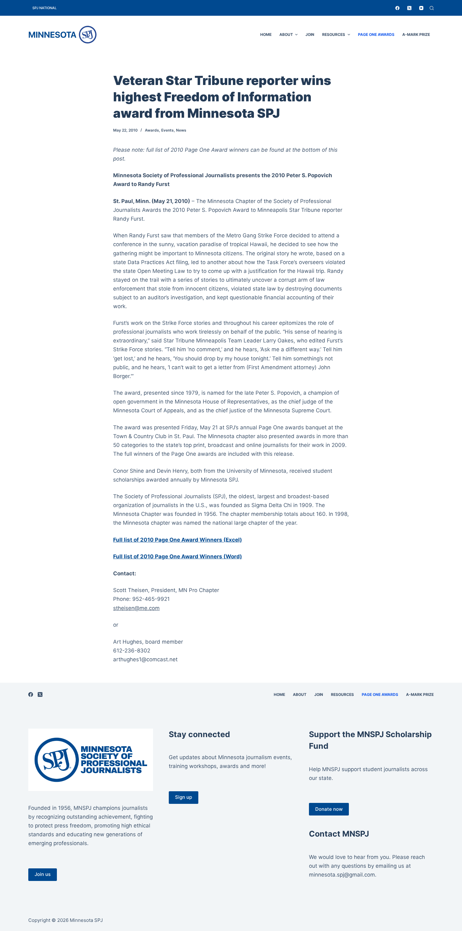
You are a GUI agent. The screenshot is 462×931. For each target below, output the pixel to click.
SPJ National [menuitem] (44, 8)
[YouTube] (421, 8)
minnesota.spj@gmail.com (342, 875)
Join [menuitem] (309, 34)
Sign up (183, 797)
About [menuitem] (286, 34)
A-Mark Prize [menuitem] (416, 34)
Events (167, 130)
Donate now (329, 809)
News (181, 130)
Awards (152, 130)
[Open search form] (432, 8)
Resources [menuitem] (333, 34)
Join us (43, 874)
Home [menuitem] (266, 34)
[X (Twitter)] (409, 8)
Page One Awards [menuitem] (376, 34)
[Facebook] (397, 8)
